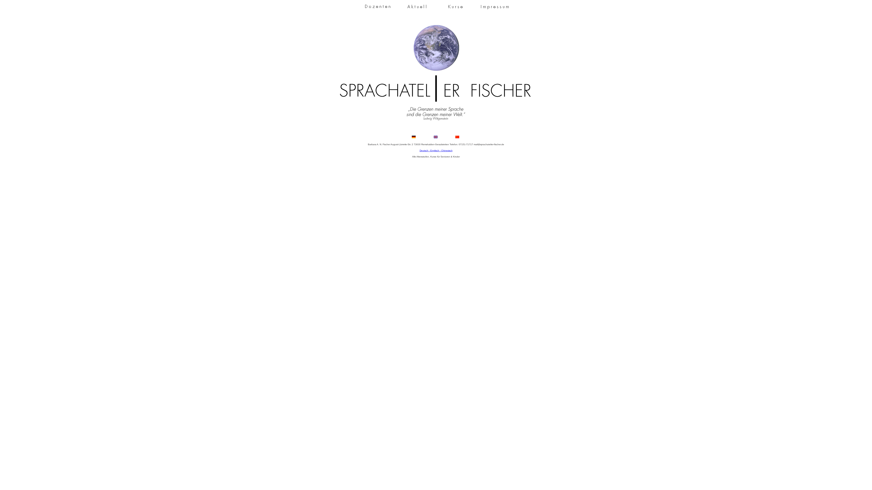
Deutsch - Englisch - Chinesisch (436, 150)
